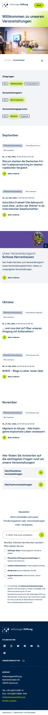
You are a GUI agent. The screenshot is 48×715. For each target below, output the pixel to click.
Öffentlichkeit (16, 84)
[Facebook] (25, 646)
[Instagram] (11, 646)
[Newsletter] (23, 660)
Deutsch (13, 116)
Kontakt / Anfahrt (9, 701)
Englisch (24, 116)
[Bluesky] (18, 646)
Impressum (6, 712)
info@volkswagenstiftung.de (13, 697)
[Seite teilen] (42, 60)
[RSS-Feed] (38, 646)
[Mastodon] (4, 653)
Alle (5, 84)
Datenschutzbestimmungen (32, 586)
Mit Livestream (16, 100)
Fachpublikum (32, 84)
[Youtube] (31, 646)
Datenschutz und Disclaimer (25, 712)
